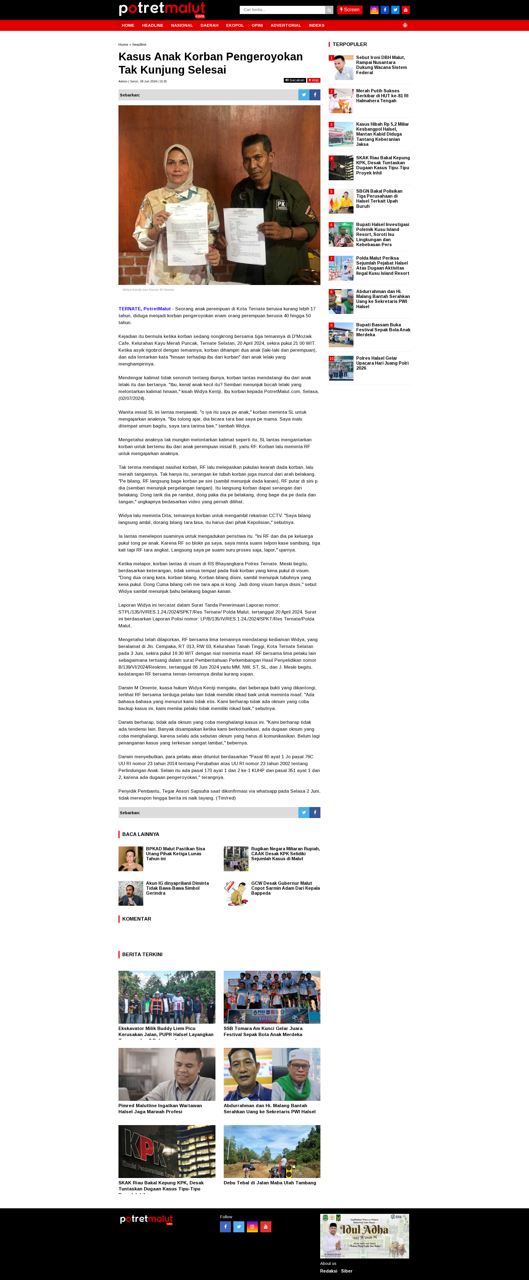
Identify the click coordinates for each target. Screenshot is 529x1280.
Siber (347, 1271)
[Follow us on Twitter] (238, 1226)
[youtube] (406, 10)
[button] (405, 23)
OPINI (257, 25)
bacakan (296, 80)
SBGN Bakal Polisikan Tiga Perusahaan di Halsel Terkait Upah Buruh (379, 199)
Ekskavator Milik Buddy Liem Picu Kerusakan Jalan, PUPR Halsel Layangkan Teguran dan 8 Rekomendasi (166, 1034)
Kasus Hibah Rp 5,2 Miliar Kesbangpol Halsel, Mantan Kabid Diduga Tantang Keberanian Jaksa (382, 134)
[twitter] (395, 10)
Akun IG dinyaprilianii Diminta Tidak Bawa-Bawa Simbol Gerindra (177, 888)
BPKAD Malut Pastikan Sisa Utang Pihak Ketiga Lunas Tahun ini (175, 853)
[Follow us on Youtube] (265, 1226)
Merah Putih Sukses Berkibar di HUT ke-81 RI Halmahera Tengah (382, 95)
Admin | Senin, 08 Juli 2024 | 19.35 (142, 81)
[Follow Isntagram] (252, 1226)
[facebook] (385, 10)
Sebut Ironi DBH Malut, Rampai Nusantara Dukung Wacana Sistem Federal (381, 65)
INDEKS (317, 25)
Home (123, 44)
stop (315, 80)
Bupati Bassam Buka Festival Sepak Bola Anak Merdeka (383, 329)
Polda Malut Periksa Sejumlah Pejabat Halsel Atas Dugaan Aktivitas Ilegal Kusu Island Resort (382, 266)
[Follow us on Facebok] (225, 1226)
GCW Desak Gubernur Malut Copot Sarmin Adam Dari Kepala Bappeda (285, 888)
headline (139, 44)
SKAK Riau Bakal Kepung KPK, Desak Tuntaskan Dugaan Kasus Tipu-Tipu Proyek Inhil (161, 1189)
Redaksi (328, 1271)
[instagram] (374, 10)
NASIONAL (182, 25)
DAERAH (209, 25)
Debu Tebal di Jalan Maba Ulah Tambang (270, 1182)
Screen (351, 9)
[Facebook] (314, 94)
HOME (128, 25)
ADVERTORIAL (286, 25)
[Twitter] (303, 94)
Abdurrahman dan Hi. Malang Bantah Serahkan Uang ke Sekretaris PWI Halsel (383, 299)
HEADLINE (152, 25)
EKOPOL (235, 25)
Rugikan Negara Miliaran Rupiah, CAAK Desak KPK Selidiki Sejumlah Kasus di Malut (285, 853)
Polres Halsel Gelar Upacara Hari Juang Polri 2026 (382, 363)
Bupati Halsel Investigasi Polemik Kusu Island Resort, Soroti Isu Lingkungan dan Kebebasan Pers (382, 234)
